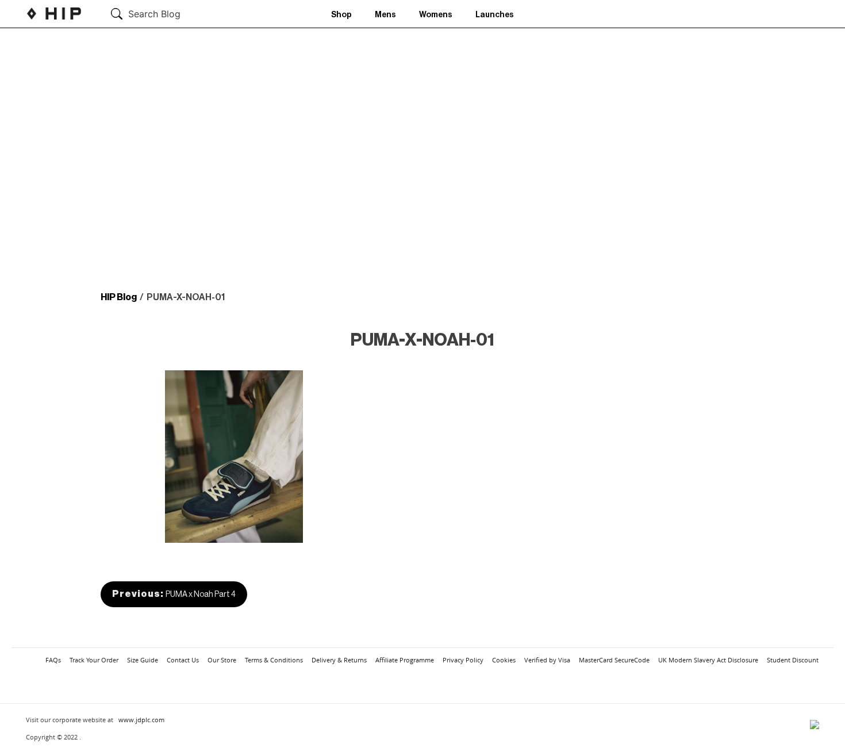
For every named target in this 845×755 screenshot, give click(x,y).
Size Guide (142, 660)
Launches (494, 15)
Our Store (222, 660)
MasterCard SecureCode (614, 660)
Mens (385, 15)
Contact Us (183, 660)
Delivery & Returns (339, 660)
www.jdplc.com (141, 719)
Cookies (504, 660)
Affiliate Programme (404, 660)
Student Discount (793, 660)
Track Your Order (94, 660)
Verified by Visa (547, 660)
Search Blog (154, 14)
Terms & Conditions (274, 660)
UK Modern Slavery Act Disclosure (708, 660)
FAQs (53, 660)
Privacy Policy (463, 660)
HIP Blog (119, 297)
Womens (435, 15)
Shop (341, 15)
